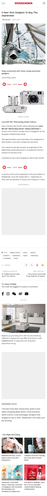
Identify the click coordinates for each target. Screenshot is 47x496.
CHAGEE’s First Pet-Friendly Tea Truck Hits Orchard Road (34, 458)
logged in (16, 286)
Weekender (6, 19)
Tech (16, 258)
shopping (7, 258)
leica (25, 252)
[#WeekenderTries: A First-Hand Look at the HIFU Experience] (12, 446)
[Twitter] (32, 265)
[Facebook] (26, 265)
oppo (25, 255)
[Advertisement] (23, 211)
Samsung (34, 255)
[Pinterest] (37, 265)
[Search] (44, 3)
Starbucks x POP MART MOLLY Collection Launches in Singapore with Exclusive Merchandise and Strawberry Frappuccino (12, 486)
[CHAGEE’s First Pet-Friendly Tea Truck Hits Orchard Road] (34, 446)
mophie (6, 255)
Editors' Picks (15, 252)
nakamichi (16, 255)
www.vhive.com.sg (9, 343)
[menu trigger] (4, 3)
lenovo (33, 252)
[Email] (42, 265)
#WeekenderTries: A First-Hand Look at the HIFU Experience (11, 458)
